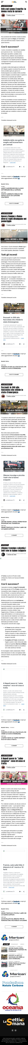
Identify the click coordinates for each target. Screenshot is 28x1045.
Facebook (16, 176)
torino (12, 727)
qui (19, 178)
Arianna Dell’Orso (11, 554)
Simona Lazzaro (11, 15)
